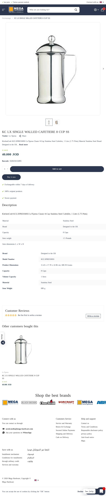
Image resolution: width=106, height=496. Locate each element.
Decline (80, 492)
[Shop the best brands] (10, 402)
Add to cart (57, 169)
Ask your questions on (18, 432)
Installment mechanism (10, 454)
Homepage (6, 18)
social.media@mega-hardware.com (19, 429)
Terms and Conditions (89, 427)
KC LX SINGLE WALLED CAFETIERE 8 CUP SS (20, 377)
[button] (8, 167)
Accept (94, 491)
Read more (23, 144)
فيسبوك (30, 454)
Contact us (85, 423)
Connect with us (92, 2)
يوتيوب (30, 461)
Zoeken (76, 10)
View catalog (3, 10)
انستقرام (30, 458)
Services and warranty (10, 464)
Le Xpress (12, 136)
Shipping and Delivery (64, 434)
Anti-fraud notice (87, 437)
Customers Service (63, 419)
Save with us (7, 450)
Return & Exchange (63, 427)
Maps (83, 441)
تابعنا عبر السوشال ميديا (38, 450)
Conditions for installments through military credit (12, 459)
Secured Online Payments (65, 430)
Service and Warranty (64, 423)
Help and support (88, 419)
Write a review (93, 316)
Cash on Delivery (62, 437)
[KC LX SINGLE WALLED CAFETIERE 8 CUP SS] (21, 349)
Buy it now (11, 177)
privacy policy (86, 434)
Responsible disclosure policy (92, 430)
